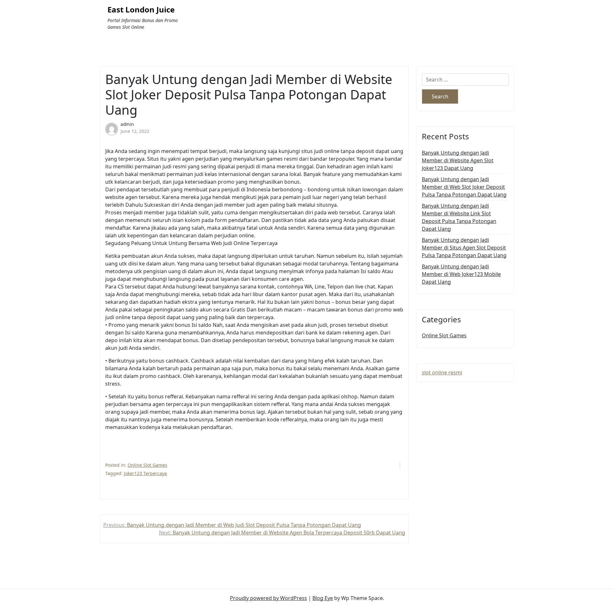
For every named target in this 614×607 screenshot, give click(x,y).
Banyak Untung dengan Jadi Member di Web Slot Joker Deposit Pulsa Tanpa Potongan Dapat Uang (464, 187)
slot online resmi (442, 372)
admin (127, 124)
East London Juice (141, 9)
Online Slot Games (147, 465)
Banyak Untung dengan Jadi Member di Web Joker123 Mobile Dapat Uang (461, 274)
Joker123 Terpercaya (145, 473)
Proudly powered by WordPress (268, 598)
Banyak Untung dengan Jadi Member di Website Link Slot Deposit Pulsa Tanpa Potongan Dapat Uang (459, 217)
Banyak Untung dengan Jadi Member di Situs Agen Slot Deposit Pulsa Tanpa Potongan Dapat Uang (464, 247)
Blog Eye (322, 598)
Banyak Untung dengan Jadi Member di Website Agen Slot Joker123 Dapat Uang (457, 160)
